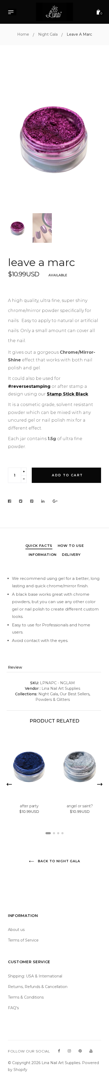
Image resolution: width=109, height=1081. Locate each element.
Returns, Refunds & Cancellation (37, 986)
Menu (12, 12)
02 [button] (54, 833)
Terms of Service (23, 940)
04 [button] (62, 833)
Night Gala (48, 694)
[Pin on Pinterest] (32, 501)
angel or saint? (80, 806)
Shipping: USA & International (35, 976)
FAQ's (13, 1007)
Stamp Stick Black (67, 394)
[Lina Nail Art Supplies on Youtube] (91, 1051)
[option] (54, 137)
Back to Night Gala (58, 861)
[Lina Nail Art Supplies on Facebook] (59, 1051)
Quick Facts (38, 545)
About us (16, 929)
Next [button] (93, 137)
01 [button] (48, 833)
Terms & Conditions (26, 997)
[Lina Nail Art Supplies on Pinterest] (80, 1051)
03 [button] (58, 833)
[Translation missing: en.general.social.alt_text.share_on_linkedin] (43, 501)
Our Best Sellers (74, 694)
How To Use (71, 545)
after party (29, 806)
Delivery (71, 554)
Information (43, 554)
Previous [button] (16, 137)
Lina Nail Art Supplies (61, 688)
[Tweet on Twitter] (20, 501)
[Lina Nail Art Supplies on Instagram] (69, 1051)
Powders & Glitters (52, 699)
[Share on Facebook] (11, 501)
